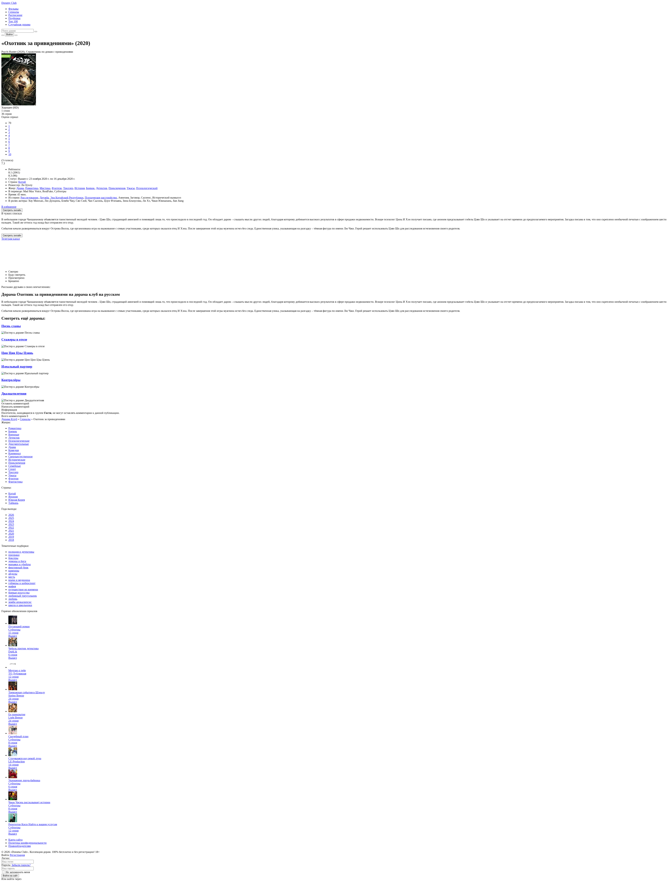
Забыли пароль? (21, 865)
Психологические (18, 440)
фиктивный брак (18, 567)
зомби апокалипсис (20, 602)
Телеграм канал (10, 238)
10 (9, 154)
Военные (13, 434)
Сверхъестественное (20, 456)
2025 (11, 517)
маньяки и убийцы (19, 564)
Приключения (117, 188)
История (80, 188)
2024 (11, 521)
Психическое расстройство (101, 197)
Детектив (101, 188)
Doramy (9, 2)
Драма (20, 188)
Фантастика (15, 481)
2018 (11, 539)
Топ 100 (13, 21)
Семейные (14, 465)
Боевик (90, 188)
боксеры (13, 558)
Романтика (31, 188)
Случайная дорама (19, 24)
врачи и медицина (19, 580)
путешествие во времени (23, 589)
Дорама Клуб (9, 419)
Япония (13, 496)
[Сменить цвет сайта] (2, 35)
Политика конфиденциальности (27, 842)
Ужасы (131, 188)
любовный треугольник (22, 595)
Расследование (29, 197)
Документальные (18, 443)
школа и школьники (20, 605)
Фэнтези (57, 188)
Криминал (14, 453)
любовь (12, 598)
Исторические (16, 459)
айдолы (12, 573)
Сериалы (13, 11)
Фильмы (13, 8)
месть (11, 576)
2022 (11, 527)
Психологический (147, 188)
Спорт (12, 469)
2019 (11, 536)
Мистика (45, 188)
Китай (22, 181)
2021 (11, 530)
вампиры (13, 570)
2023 (11, 524)
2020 (11, 533)
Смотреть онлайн (12, 235)
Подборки (14, 18)
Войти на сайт (10, 875)
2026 (11, 514)
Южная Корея (16, 499)
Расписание (15, 15)
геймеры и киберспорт (21, 583)
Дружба (44, 197)
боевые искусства (18, 592)
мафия (12, 586)
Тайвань (13, 502)
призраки (14, 554)
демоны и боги (17, 561)
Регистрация (17, 855)
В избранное (8, 206)
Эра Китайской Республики (66, 197)
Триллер (68, 188)
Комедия (13, 450)
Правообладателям (19, 845)
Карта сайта (15, 839)
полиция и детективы (21, 551)
